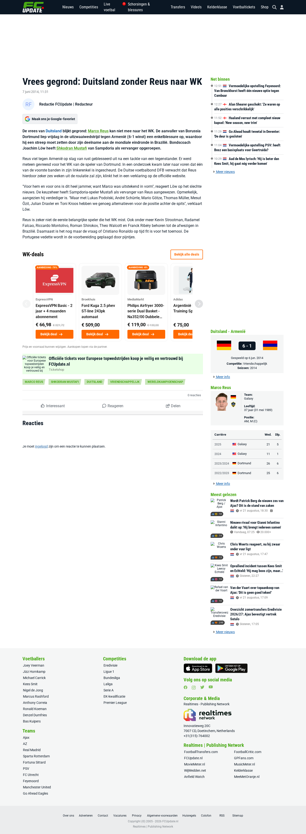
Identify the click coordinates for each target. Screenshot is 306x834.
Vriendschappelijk (125, 382)
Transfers (178, 7)
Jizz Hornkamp (34, 672)
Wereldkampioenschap (165, 382)
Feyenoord (31, 781)
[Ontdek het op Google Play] (231, 668)
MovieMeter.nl (194, 764)
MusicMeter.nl (244, 764)
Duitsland (54, 131)
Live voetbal (113, 7)
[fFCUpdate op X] (202, 687)
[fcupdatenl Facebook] (185, 687)
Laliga (108, 684)
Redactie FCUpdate (55, 104)
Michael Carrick (34, 678)
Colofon (206, 815)
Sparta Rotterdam (36, 756)
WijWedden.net (195, 770)
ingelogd (41, 446)
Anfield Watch (194, 777)
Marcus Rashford (36, 696)
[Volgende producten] (199, 304)
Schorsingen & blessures (139, 7)
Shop (264, 7)
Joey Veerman (33, 665)
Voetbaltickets (244, 7)
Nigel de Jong (33, 690)
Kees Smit (30, 684)
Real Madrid (32, 750)
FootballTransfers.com (201, 752)
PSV (26, 768)
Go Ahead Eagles (35, 793)
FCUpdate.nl (193, 758)
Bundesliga (112, 678)
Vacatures (119, 815)
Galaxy (248, 398)
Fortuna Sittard (34, 762)
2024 (217, 454)
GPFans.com (243, 758)
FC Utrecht (31, 775)
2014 (253, 368)
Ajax (26, 737)
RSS (221, 815)
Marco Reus (98, 131)
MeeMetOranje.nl (246, 777)
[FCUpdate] (33, 7)
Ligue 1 (109, 672)
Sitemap (237, 815)
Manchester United (37, 787)
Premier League (115, 703)
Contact (103, 815)
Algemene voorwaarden (162, 815)
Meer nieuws (225, 172)
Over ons (68, 815)
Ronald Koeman (35, 709)
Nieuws (68, 7)
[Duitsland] (224, 346)
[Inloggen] (280, 7)
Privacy (137, 815)
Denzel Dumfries (35, 715)
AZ (25, 744)
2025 (217, 444)
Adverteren (86, 815)
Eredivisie (110, 665)
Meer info (222, 377)
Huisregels (189, 815)
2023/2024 (221, 463)
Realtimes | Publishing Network (153, 826)
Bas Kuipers (32, 721)
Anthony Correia (35, 703)
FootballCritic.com (247, 752)
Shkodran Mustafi (71, 148)
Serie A (109, 690)
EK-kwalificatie (114, 696)
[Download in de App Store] (198, 668)
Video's (196, 7)
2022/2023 (221, 473)
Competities (88, 7)
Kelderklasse (217, 7)
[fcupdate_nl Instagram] (194, 688)
